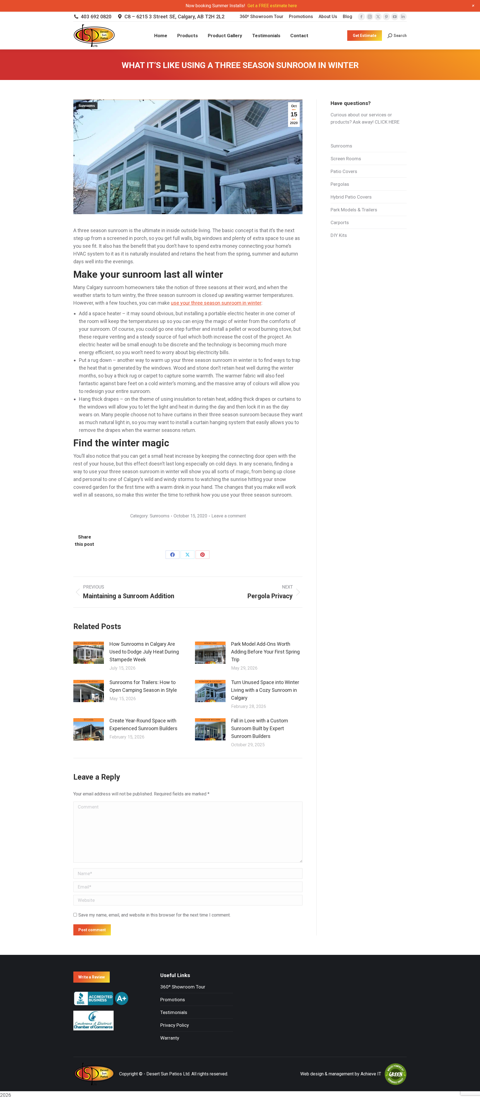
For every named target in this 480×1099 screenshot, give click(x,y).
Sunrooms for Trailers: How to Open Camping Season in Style (143, 686)
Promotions (172, 999)
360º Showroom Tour (182, 987)
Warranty (169, 1038)
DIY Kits (339, 235)
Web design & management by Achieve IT (340, 1074)
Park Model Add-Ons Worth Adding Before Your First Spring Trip (265, 651)
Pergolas (340, 184)
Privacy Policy (174, 1025)
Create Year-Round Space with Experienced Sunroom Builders (143, 724)
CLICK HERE (387, 122)
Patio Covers (344, 171)
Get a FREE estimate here (272, 5)
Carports (340, 222)
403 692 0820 (96, 16)
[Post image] (88, 653)
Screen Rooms (346, 158)
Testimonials (173, 1012)
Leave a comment (228, 516)
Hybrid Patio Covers (351, 197)
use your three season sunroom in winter (216, 303)
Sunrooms (87, 106)
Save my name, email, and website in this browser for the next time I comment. (154, 915)
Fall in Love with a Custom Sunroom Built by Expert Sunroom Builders (259, 728)
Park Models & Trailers (354, 209)
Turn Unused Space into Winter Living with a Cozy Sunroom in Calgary (265, 690)
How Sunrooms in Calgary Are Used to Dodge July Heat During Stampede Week (144, 651)
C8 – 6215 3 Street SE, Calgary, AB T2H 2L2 (174, 16)
